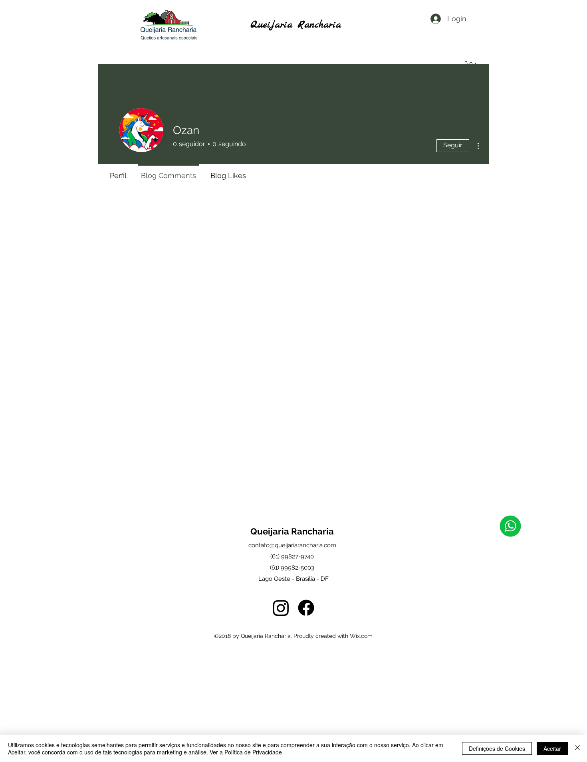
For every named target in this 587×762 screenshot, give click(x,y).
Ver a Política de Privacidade (246, 752)
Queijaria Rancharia (295, 25)
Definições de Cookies (497, 748)
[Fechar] (577, 748)
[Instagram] (281, 607)
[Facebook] (306, 607)
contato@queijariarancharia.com (292, 545)
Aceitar (552, 748)
